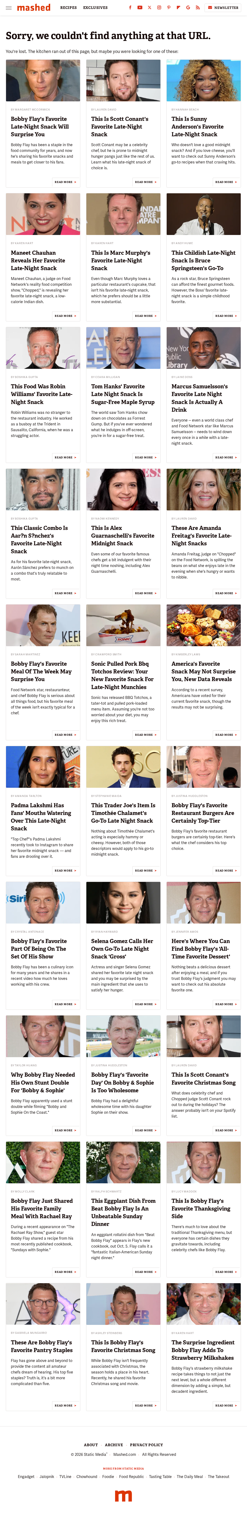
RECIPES (68, 7)
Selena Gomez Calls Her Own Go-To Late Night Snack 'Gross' (122, 949)
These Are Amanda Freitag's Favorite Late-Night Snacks (202, 535)
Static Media (95, 1454)
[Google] (188, 8)
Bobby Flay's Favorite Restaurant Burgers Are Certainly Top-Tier (203, 813)
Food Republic (131, 1476)
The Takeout (218, 1476)
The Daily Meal (190, 1476)
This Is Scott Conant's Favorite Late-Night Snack (119, 126)
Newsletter (226, 8)
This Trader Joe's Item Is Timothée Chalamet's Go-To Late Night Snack (123, 813)
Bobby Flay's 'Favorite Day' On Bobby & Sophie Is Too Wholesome (122, 1082)
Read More (64, 182)
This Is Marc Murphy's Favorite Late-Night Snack (120, 260)
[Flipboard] (178, 8)
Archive (114, 1445)
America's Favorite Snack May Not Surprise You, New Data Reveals (204, 671)
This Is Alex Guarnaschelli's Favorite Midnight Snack (122, 535)
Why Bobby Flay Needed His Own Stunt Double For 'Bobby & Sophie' (43, 1082)
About (91, 1445)
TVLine (65, 1476)
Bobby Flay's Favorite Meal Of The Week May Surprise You (41, 671)
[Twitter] (149, 8)
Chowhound (86, 1476)
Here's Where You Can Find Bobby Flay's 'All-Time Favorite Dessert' (201, 949)
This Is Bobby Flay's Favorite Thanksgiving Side (201, 1208)
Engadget (26, 1476)
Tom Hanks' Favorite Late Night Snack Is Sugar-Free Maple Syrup (123, 394)
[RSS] (198, 8)
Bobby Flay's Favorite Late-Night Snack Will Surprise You (40, 126)
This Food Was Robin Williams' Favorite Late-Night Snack (41, 394)
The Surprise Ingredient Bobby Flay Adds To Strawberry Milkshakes (203, 1350)
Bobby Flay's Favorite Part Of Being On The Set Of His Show (39, 949)
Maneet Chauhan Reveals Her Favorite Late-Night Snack (38, 260)
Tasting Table (160, 1476)
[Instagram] (159, 8)
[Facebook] (130, 8)
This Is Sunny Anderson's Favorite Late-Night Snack (198, 126)
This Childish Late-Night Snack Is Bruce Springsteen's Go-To (204, 260)
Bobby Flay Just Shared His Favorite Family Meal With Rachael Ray (42, 1208)
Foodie (108, 1476)
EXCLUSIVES (95, 7)
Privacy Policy (146, 1445)
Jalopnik (47, 1476)
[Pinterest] (169, 8)
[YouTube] (140, 8)
